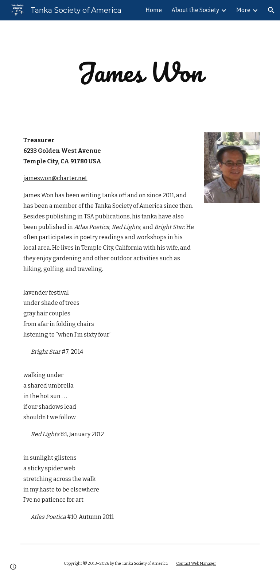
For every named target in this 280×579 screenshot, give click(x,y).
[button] (271, 10)
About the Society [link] (195, 10)
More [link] (243, 10)
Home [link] (153, 10)
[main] (139, 72)
